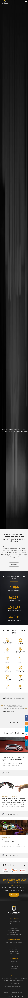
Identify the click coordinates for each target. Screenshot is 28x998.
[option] (14, 499)
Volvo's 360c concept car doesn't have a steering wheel (13, 759)
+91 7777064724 (15, 983)
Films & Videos (6, 837)
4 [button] (14, 722)
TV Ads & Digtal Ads (14, 947)
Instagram (9, 996)
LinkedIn (22, 996)
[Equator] (4, 2)
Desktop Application (14, 930)
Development (14, 796)
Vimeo (15, 996)
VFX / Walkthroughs (14, 949)
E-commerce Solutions (14, 921)
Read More (14, 564)
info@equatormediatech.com (15, 986)
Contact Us (14, 895)
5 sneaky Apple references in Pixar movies (13, 840)
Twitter (12, 996)
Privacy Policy (14, 966)
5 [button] (16, 722)
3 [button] (13, 722)
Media (3, 755)
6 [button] (17, 722)
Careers (14, 963)
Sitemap (14, 971)
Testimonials (14, 968)
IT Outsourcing (14, 928)
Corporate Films (14, 944)
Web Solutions (14, 926)
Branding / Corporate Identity (14, 942)
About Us (14, 961)
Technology (5, 796)
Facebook (5, 996)
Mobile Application (14, 932)
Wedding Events (14, 953)
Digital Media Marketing (14, 934)
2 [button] (11, 722)
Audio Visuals (14, 951)
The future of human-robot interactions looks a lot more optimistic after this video (14, 800)
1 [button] (10, 722)
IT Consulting (14, 924)
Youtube (18, 996)
